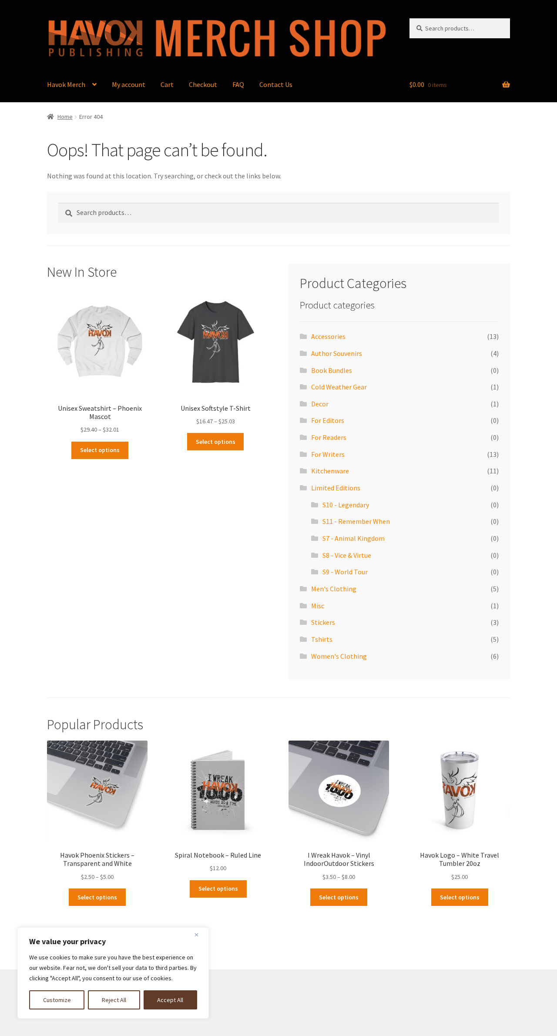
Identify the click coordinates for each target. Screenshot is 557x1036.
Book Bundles (331, 370)
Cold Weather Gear (339, 386)
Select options (100, 450)
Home (65, 117)
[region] (113, 973)
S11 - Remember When (356, 521)
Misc (317, 605)
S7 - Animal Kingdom (353, 538)
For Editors (327, 420)
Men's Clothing (333, 588)
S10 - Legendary (345, 504)
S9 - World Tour (345, 571)
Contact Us (275, 84)
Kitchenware (330, 470)
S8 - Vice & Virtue (346, 555)
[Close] (200, 934)
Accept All (170, 1000)
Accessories (328, 336)
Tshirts (321, 639)
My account (128, 84)
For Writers (328, 454)
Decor (320, 403)
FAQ (238, 84)
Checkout (203, 84)
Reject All (114, 1000)
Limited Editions (335, 487)
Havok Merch (66, 84)
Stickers (323, 622)
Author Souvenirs (336, 353)
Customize (57, 1000)
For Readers (328, 437)
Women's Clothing (339, 656)
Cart (167, 84)
